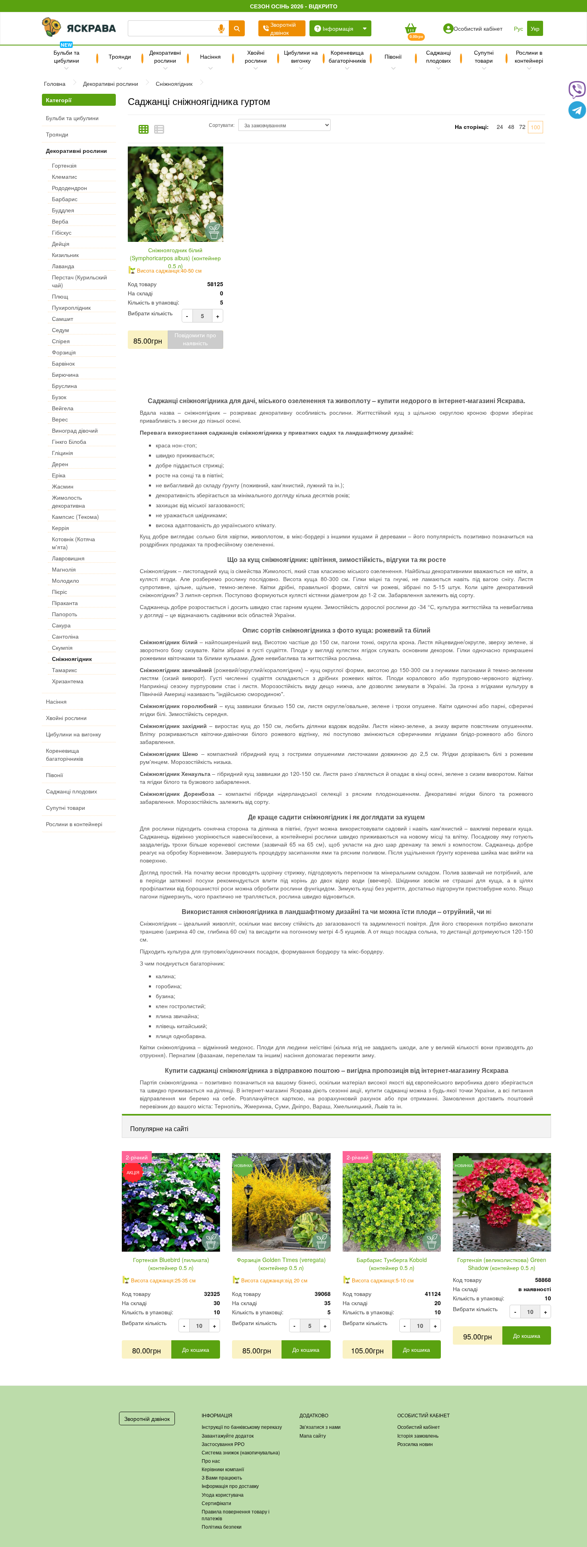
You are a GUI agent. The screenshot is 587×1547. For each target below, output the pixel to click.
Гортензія (64, 165)
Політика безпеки (222, 1526)
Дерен (60, 464)
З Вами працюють (222, 1477)
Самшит (62, 318)
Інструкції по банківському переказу (242, 1426)
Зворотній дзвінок (147, 1418)
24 (500, 127)
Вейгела (62, 408)
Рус (518, 28)
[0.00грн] (410, 28)
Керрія (60, 528)
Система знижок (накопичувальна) (241, 1452)
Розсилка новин (415, 1443)
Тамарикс (64, 670)
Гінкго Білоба (69, 441)
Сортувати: (221, 124)
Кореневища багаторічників (347, 56)
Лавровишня (68, 558)
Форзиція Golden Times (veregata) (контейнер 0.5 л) (281, 1264)
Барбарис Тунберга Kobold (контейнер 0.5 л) (392, 1264)
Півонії (393, 56)
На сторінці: (472, 127)
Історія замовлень (417, 1435)
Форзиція (64, 352)
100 (535, 127)
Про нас (211, 1460)
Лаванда (63, 266)
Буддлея (63, 210)
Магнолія (64, 569)
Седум (60, 330)
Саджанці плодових (438, 56)
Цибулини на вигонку (301, 56)
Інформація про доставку (230, 1485)
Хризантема (67, 681)
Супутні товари (484, 56)
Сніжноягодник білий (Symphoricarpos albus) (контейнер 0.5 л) (175, 258)
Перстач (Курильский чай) (79, 281)
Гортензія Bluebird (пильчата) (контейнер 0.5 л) (171, 1264)
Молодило (65, 580)
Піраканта (65, 603)
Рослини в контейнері (529, 56)
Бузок (59, 397)
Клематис (64, 176)
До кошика (195, 1349)
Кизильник (65, 255)
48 (511, 127)
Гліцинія (62, 453)
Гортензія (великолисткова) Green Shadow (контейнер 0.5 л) (501, 1264)
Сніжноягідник (72, 659)
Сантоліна (65, 636)
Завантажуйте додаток (228, 1435)
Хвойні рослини (256, 56)
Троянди (120, 56)
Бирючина (65, 374)
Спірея (61, 341)
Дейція (60, 243)
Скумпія (62, 647)
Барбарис (64, 199)
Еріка (58, 475)
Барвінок (63, 363)
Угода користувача (223, 1494)
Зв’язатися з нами (320, 1426)
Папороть (64, 614)
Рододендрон (69, 188)
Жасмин (62, 486)
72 (522, 127)
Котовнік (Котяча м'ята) (73, 543)
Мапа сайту (312, 1435)
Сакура (61, 625)
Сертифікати (216, 1503)
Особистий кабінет (418, 1426)
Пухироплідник (71, 307)
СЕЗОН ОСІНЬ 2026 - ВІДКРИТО (293, 6)
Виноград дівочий (75, 430)
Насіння (210, 56)
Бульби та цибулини (66, 55)
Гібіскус (61, 232)
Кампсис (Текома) (75, 516)
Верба (60, 221)
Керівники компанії (223, 1469)
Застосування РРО (223, 1443)
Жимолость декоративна (68, 501)
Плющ (60, 296)
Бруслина (64, 386)
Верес (60, 419)
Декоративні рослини (165, 56)
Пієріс (59, 591)
